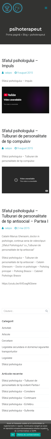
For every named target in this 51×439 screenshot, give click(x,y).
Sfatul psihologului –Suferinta (18, 410)
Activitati (6, 327)
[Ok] (48, 429)
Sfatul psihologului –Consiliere (18, 391)
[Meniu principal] (46, 8)
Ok (13, 435)
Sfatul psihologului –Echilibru (17, 404)
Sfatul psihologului (12, 364)
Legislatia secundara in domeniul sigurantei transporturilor (25, 349)
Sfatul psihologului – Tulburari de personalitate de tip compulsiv (24, 136)
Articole (6, 334)
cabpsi (8, 72)
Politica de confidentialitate (28, 435)
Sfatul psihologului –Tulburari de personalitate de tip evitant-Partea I (21, 383)
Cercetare (7, 340)
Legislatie (7, 357)
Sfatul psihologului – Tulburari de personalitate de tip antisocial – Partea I (25, 216)
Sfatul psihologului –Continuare (19, 397)
